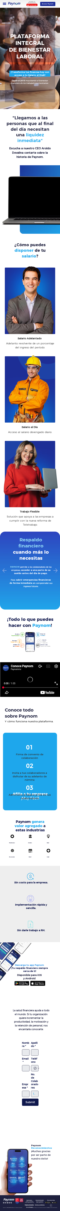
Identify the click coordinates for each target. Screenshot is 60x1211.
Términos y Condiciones (40, 1204)
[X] (7, 1202)
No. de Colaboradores (34, 1081)
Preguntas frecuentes (29, 1204)
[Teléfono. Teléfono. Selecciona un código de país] (36, 1068)
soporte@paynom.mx (29, 1202)
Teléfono (34, 1060)
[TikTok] (11, 1202)
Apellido (34, 1044)
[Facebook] (5, 1202)
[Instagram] (3, 1202)
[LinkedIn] (9, 1202)
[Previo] (4, 570)
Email (25, 1060)
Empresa (25, 1086)
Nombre (25, 1044)
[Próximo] (55, 570)
